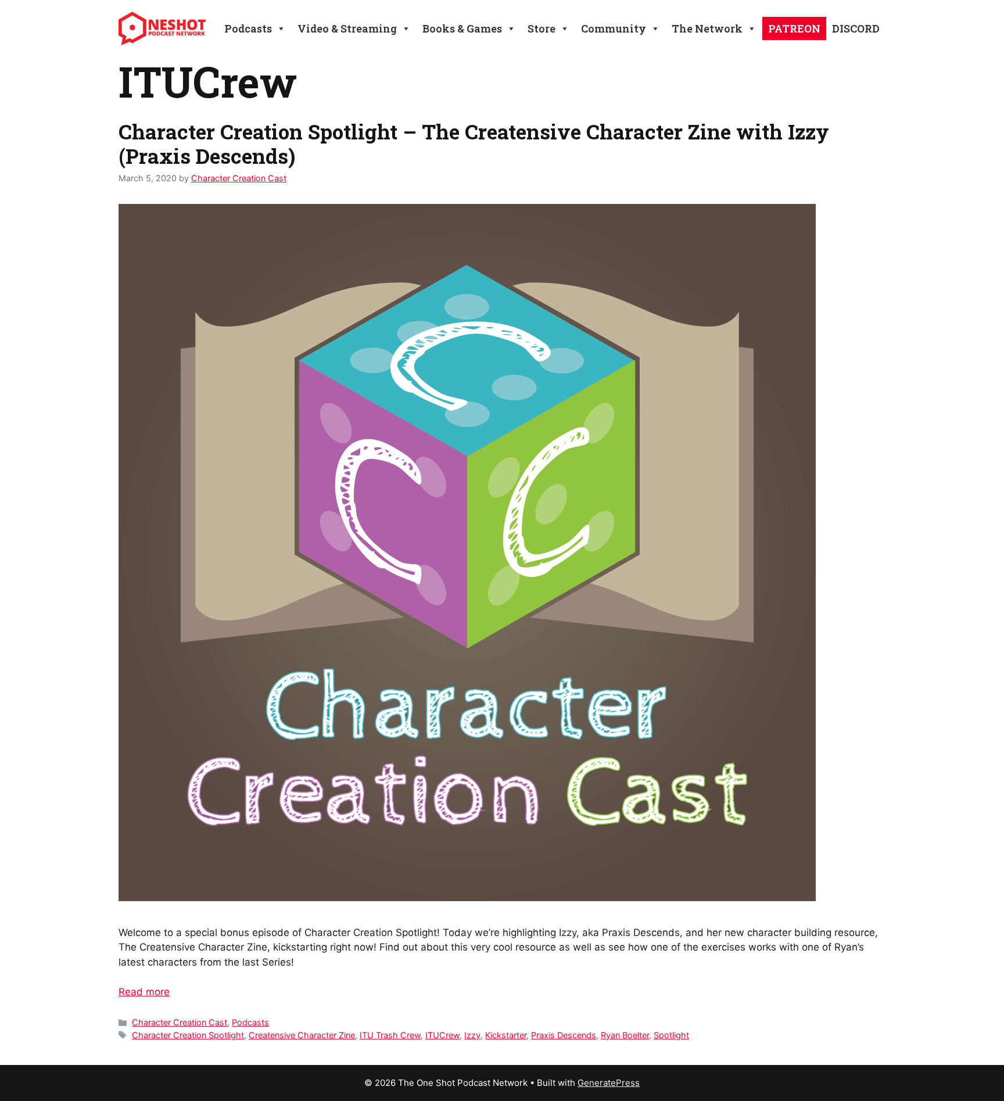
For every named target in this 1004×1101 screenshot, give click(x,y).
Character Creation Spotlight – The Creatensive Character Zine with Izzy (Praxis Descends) (474, 143)
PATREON (794, 28)
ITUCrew (442, 1035)
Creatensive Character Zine (302, 1035)
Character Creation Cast (179, 1022)
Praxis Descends (563, 1035)
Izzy (472, 1035)
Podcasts (250, 1022)
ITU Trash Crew (390, 1035)
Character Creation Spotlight (188, 1035)
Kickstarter (505, 1035)
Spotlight (671, 1035)
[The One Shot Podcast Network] (162, 28)
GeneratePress (609, 1082)
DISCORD (856, 28)
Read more (144, 992)
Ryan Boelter (625, 1035)
